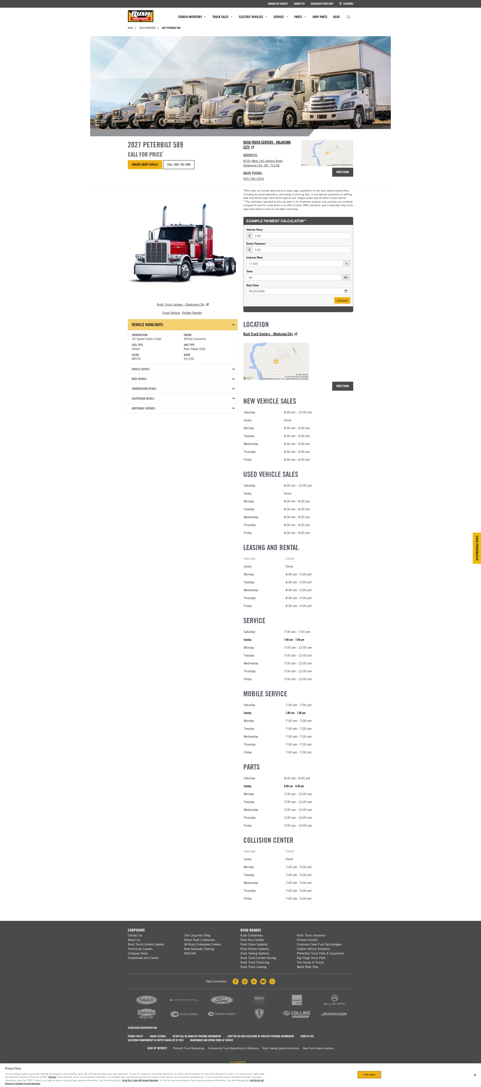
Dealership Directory (322, 3)
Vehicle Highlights (147, 324)
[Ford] (221, 1005)
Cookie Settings (158, 1036)
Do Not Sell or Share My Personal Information (197, 1036)
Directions (342, 172)
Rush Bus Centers (252, 940)
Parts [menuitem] (298, 17)
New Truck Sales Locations (318, 1048)
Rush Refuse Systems (254, 949)
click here (52, 1077)
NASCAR (190, 953)
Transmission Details (144, 388)
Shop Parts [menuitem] (319, 17)
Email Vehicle (171, 313)
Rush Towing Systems (254, 953)
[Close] (475, 1075)
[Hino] (259, 1005)
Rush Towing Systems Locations (280, 1048)
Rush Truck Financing (254, 962)
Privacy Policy (135, 1036)
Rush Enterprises (251, 935)
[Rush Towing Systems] (334, 1019)
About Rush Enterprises (199, 940)
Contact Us (299, 3)
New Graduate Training (199, 949)
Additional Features (143, 408)
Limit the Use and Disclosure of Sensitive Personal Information (261, 1036)
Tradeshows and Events (143, 958)
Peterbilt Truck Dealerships (188, 1048)
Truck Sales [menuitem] (220, 17)
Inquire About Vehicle (145, 164)
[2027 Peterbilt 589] (183, 244)
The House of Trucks (310, 962)
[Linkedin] (254, 981)
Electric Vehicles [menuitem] (251, 17)
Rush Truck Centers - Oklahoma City (181, 304)
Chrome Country (307, 940)
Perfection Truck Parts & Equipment (320, 953)
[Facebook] (235, 981)
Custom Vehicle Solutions (313, 949)
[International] (184, 1005)
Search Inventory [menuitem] (190, 17)
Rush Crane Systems (253, 944)
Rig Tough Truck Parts (311, 958)
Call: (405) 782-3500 (178, 164)
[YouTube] (263, 981)
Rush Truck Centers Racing (258, 958)
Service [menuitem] (279, 17)
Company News (138, 953)
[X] (272, 981)
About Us (134, 940)
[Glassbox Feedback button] (477, 548)
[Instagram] (245, 981)
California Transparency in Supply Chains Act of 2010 (155, 1040)
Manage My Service (278, 3)
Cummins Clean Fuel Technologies (319, 944)
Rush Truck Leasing (253, 967)
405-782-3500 (253, 179)
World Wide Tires (307, 967)
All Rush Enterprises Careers (202, 944)
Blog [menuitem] (336, 17)
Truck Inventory (147, 27)
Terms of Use (307, 1036)
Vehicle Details (141, 369)
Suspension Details (143, 398)
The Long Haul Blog (197, 935)
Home (130, 27)
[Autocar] (146, 1019)
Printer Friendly (192, 313)
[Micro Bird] (221, 1019)
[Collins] (297, 1019)
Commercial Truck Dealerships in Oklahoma (233, 1048)
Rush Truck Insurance (311, 935)
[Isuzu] (297, 1005)
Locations (348, 3)
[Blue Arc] (334, 1005)
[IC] (259, 1019)
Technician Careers (140, 949)
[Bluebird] (184, 1019)
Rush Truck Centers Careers (146, 944)
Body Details (139, 379)
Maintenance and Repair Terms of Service (211, 1040)
